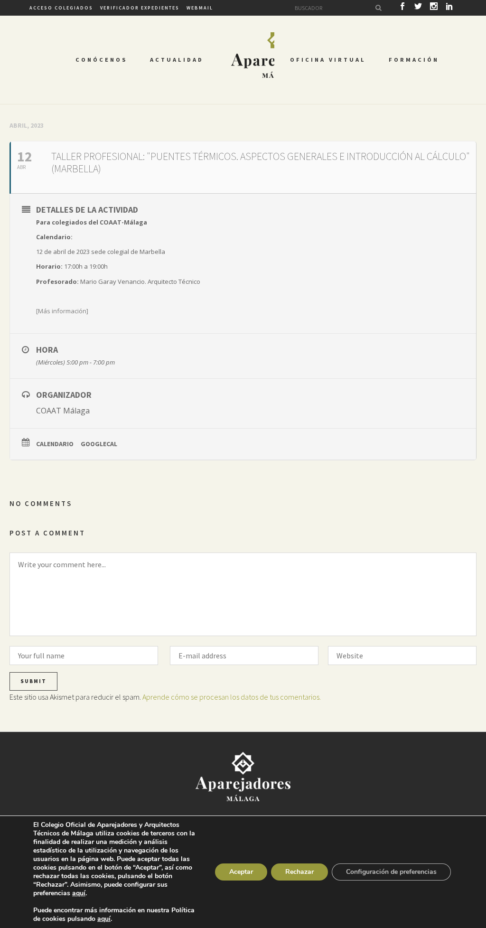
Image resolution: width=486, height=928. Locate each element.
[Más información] (62, 311)
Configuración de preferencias (391, 871)
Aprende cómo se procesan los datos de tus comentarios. (231, 697)
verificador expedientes (139, 8)
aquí (78, 893)
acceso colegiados (61, 8)
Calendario (55, 444)
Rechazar (299, 871)
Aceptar (241, 871)
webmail (200, 8)
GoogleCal (99, 444)
